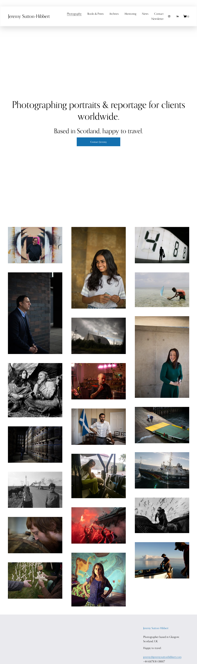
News (145, 13)
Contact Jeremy (98, 141)
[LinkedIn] (177, 16)
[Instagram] (169, 16)
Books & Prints (95, 13)
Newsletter (157, 18)
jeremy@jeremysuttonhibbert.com (162, 657)
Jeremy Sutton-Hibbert (29, 16)
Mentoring (130, 13)
